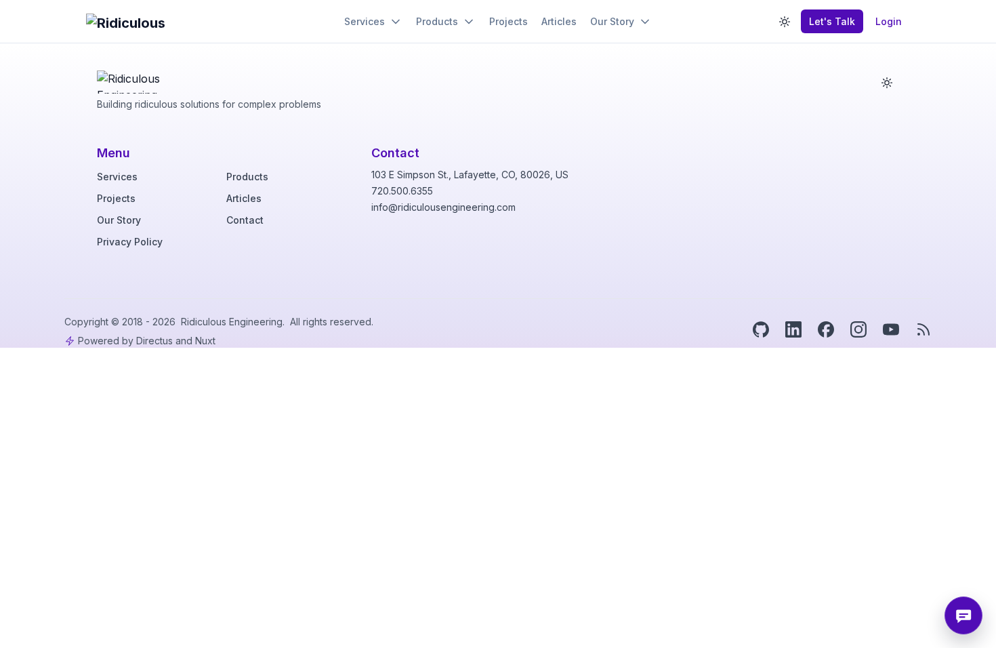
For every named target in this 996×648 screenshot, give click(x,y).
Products (247, 176)
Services (117, 176)
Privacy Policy (130, 241)
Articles (244, 198)
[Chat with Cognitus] (963, 615)
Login (888, 21)
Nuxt (205, 340)
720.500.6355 (402, 191)
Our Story (119, 220)
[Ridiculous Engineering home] (136, 78)
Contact (245, 220)
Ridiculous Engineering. (234, 321)
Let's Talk (832, 21)
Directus (154, 340)
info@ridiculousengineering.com (443, 207)
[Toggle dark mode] (784, 21)
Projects (116, 198)
